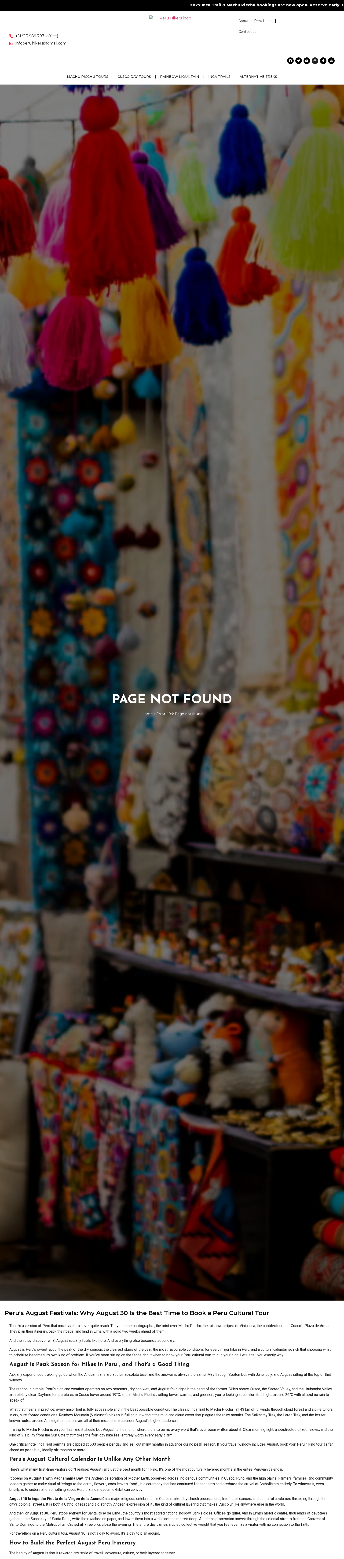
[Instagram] (315, 60)
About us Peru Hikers (255, 21)
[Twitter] (298, 60)
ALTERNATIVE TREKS (258, 77)
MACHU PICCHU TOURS (87, 77)
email (306, 5)
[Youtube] (307, 60)
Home (147, 714)
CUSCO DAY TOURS (134, 77)
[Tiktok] (323, 60)
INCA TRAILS (219, 77)
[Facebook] (290, 60)
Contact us (247, 32)
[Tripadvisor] (331, 60)
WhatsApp (284, 5)
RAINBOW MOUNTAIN (179, 77)
